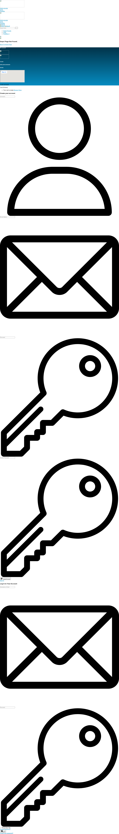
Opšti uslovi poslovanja (5, 64)
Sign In (2, 580)
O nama (1, 61)
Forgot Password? (5, 829)
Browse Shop (18, 90)
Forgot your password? (6, 833)
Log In (3, 831)
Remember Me (6, 828)
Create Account (6, 579)
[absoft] (2, 24)
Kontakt (1, 67)
